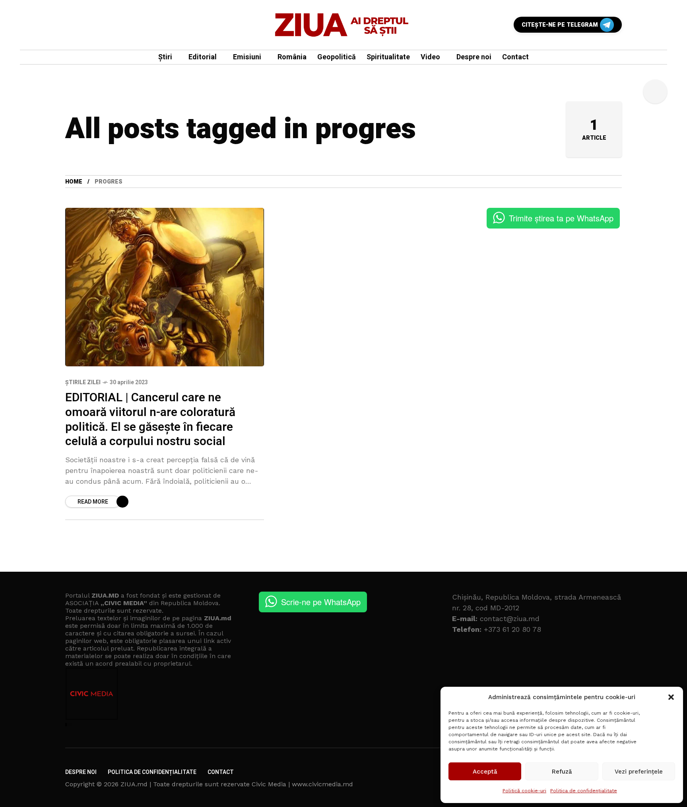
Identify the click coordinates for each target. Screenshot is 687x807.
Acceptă (485, 771)
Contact (221, 772)
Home (73, 182)
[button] (671, 697)
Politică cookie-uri (524, 790)
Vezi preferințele (639, 771)
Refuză (562, 771)
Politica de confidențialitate (583, 790)
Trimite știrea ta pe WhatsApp (561, 218)
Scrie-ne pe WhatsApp (321, 602)
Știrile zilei (83, 382)
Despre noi (81, 772)
